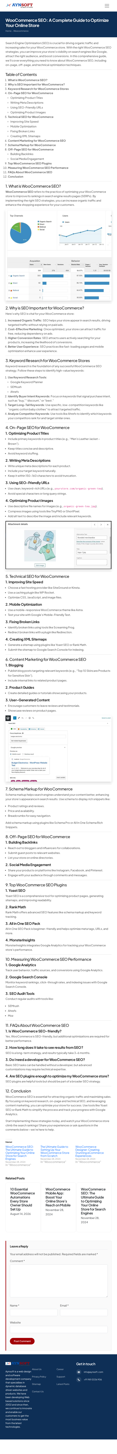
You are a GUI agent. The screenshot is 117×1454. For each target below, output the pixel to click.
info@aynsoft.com (93, 1372)
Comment (17, 1261)
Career (60, 1369)
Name (14, 1305)
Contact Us (38, 1391)
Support (61, 1376)
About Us (36, 1369)
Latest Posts (63, 1384)
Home (8, 31)
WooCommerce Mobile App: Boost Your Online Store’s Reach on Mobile (58, 1197)
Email (64, 1305)
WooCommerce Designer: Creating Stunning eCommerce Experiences (89, 1151)
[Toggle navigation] (107, 5)
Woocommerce (20, 31)
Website (15, 1322)
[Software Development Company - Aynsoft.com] (17, 1363)
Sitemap (36, 1384)
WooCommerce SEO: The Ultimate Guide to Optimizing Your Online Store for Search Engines (20, 1152)
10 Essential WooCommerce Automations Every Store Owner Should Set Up (22, 1199)
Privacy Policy (39, 1376)
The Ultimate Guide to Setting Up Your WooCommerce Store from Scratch (55, 1151)
